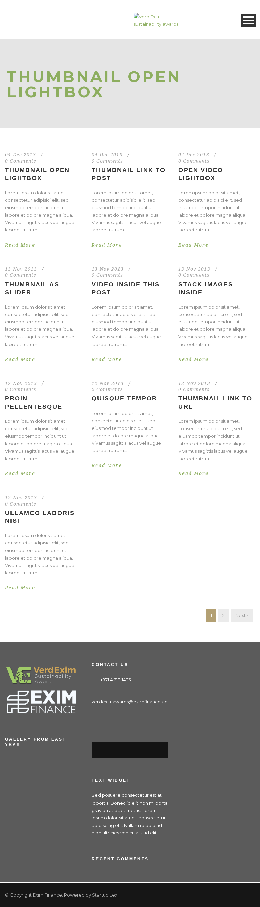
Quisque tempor (124, 398)
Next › (241, 615)
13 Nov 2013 (21, 269)
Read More (20, 245)
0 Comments (20, 161)
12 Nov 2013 (21, 383)
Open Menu (248, 20)
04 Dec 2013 (20, 154)
